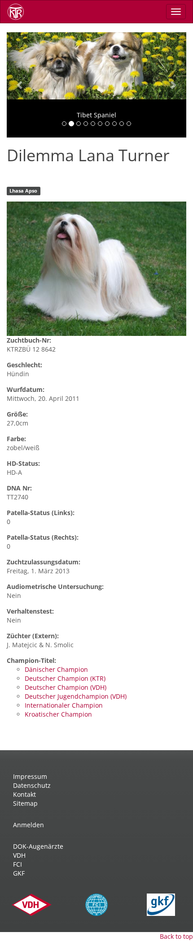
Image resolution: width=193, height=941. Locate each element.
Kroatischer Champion (58, 714)
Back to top (176, 936)
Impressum (30, 776)
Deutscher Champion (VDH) (65, 687)
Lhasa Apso (23, 191)
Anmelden (28, 825)
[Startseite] (19, 11)
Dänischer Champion (56, 669)
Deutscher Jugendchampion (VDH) (76, 696)
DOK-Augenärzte (38, 846)
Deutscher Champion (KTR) (65, 678)
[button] (20, 84)
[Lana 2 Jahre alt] (96, 269)
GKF (19, 873)
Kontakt (24, 794)
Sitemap (25, 803)
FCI (17, 864)
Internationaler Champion (64, 705)
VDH (19, 855)
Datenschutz (32, 785)
